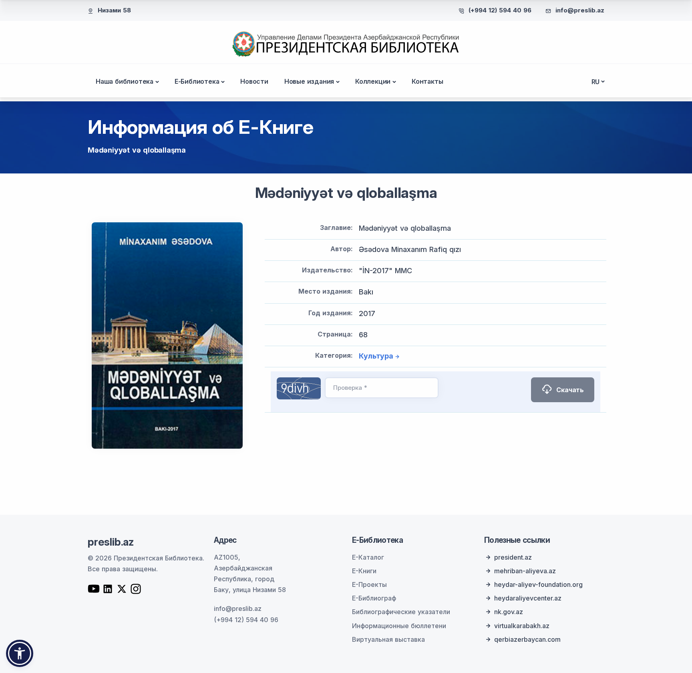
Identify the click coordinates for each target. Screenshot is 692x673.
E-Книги (364, 571)
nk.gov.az (508, 612)
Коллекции (372, 81)
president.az (513, 557)
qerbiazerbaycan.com (527, 639)
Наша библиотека (124, 81)
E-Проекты (369, 584)
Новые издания (309, 81)
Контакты (427, 81)
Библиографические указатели (401, 612)
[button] (19, 653)
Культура (376, 356)
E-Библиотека (197, 81)
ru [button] (595, 82)
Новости (254, 81)
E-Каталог (368, 557)
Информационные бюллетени (399, 626)
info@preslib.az (579, 10)
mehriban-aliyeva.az (525, 571)
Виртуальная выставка (388, 639)
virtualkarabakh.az (521, 626)
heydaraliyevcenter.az (527, 598)
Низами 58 (114, 10)
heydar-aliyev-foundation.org (538, 584)
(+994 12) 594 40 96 (500, 10)
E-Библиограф (374, 598)
